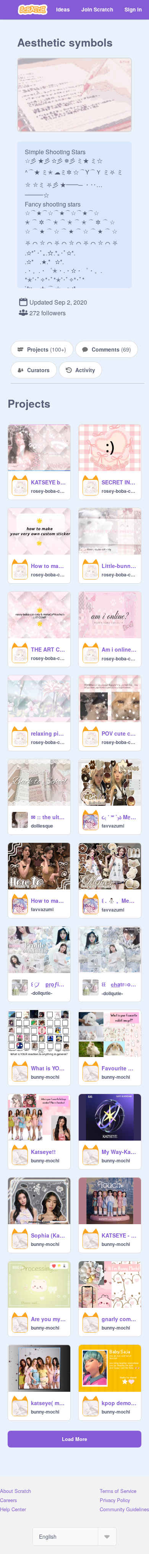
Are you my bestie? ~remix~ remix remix (48, 1319)
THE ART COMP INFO (48, 649)
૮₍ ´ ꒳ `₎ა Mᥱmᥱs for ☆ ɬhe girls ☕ (119, 817)
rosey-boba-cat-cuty (48, 490)
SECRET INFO (119, 482)
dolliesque (42, 825)
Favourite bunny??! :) (119, 1068)
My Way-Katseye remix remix (119, 1151)
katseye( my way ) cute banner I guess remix (48, 1403)
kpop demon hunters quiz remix (119, 1403)
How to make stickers (48, 566)
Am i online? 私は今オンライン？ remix (119, 649)
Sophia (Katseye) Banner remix (48, 1235)
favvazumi (113, 825)
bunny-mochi (45, 1076)
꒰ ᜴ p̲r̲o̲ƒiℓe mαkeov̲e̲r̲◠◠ (48, 984)
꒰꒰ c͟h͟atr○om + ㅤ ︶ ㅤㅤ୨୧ (119, 984)
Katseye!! (43, 1151)
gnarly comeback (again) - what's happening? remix (119, 1319)
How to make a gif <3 (48, 900)
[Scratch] (32, 9)
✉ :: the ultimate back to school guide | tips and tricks (48, 817)
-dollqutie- (41, 992)
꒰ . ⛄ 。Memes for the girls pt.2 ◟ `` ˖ (119, 900)
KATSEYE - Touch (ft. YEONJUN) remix (119, 1235)
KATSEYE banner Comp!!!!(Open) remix (48, 482)
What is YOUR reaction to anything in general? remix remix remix (48, 1068)
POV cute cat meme (119, 733)
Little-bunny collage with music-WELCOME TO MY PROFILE (119, 566)
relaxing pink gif (48, 733)
